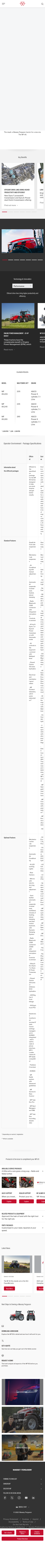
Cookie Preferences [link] (37, 1527)
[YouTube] (26, 1497)
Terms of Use (28, 1522)
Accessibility (14, 1522)
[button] (4, 211)
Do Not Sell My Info (21, 1524)
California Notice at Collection (12, 1527)
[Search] (42, 3)
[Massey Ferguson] (22, 3)
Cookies (25, 1519)
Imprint (35, 1519)
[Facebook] (5, 1497)
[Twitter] (12, 1497)
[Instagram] (19, 1497)
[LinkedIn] (33, 1497)
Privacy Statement (10, 1519)
